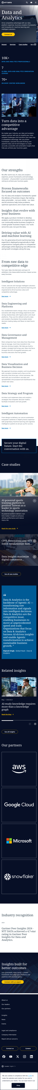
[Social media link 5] (31, 1056)
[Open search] (27, 2)
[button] (8, 1066)
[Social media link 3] (17, 1056)
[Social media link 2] (11, 1056)
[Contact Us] (31, 2)
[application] (19, 1081)
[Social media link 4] (24, 1056)
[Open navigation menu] (35, 2)
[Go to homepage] (7, 3)
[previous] (30, 724)
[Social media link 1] (4, 1056)
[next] (35, 44)
